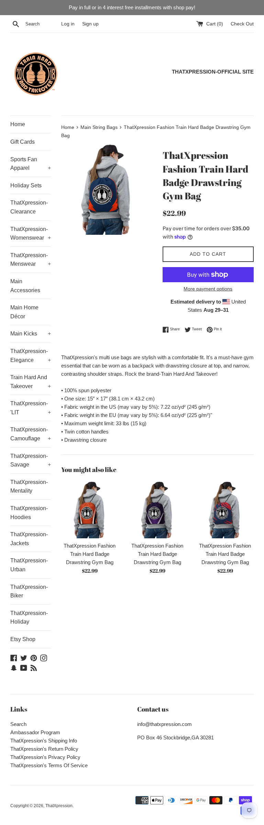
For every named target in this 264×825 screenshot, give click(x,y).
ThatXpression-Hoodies (29, 512)
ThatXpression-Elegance (30, 355)
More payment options (208, 289)
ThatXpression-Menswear (30, 259)
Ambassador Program (35, 732)
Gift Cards (22, 142)
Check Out (242, 23)
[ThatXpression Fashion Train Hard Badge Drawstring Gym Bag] (90, 509)
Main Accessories (25, 285)
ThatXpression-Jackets (29, 538)
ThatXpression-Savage (30, 460)
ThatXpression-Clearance (29, 207)
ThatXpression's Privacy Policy (45, 757)
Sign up (90, 23)
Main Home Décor (24, 312)
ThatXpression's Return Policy (44, 749)
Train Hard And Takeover (30, 381)
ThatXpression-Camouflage (30, 434)
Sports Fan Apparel (30, 163)
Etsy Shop (22, 639)
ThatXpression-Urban (29, 565)
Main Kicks (30, 334)
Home (17, 124)
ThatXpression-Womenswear (30, 233)
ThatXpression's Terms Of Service (49, 765)
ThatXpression (59, 805)
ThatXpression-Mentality (29, 486)
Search (18, 724)
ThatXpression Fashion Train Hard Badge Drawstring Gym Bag (90, 554)
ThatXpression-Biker (29, 591)
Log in (68, 23)
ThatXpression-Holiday (29, 617)
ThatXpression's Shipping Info (43, 741)
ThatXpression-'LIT (30, 407)
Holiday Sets (26, 185)
